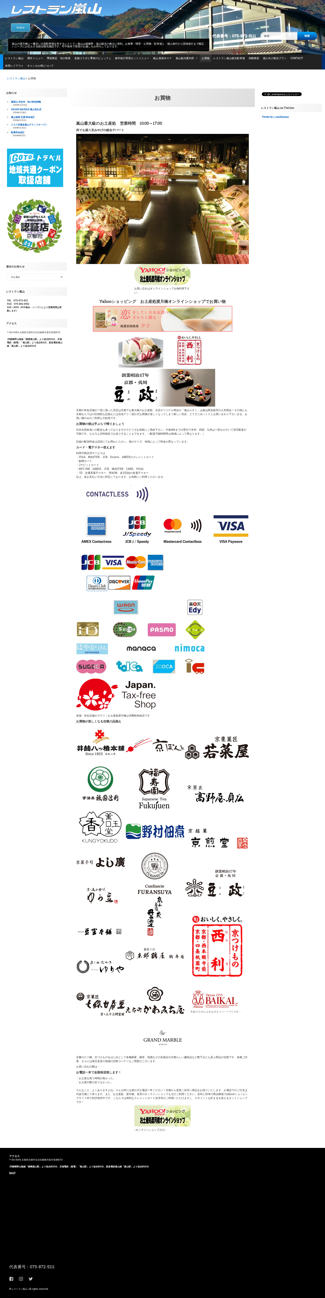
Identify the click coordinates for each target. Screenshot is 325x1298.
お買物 (206, 58)
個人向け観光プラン (275, 58)
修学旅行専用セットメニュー (132, 58)
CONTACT (296, 58)
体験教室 (254, 58)
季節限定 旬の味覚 (59, 58)
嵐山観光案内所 (185, 58)
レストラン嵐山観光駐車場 (229, 58)
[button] (100, 742)
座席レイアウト (14, 65)
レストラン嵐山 (14, 58)
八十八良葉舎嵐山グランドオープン (29, 124)
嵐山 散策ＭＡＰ (162, 58)
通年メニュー (35, 58)
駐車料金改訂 (18, 132)
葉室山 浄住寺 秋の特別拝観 (26, 101)
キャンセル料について (40, 65)
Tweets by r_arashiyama (275, 116)
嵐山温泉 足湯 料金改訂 (23, 116)
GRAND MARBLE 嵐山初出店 (26, 109)
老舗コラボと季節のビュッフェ (92, 58)
